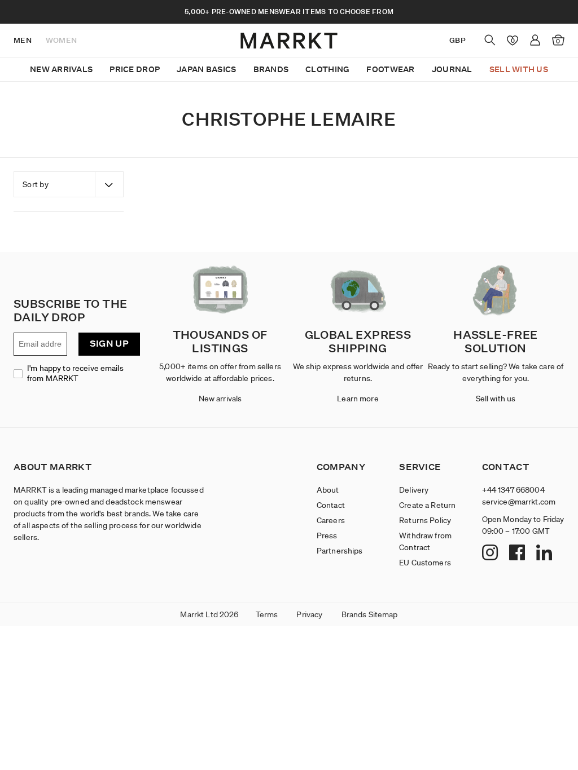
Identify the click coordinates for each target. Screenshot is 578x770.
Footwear (390, 69)
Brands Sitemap (369, 614)
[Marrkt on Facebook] (518, 553)
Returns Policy (425, 520)
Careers (331, 520)
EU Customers (425, 562)
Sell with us (496, 398)
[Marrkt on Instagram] (491, 553)
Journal (452, 69)
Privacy (309, 614)
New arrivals (220, 398)
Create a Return (427, 505)
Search (490, 40)
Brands (271, 69)
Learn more (357, 398)
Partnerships (340, 551)
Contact (331, 505)
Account (535, 40)
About (328, 490)
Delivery (413, 490)
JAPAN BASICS (206, 69)
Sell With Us (518, 69)
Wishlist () (510, 40)
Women (61, 40)
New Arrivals (61, 69)
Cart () (558, 41)
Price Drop (135, 69)
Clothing (327, 69)
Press (327, 535)
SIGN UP (109, 343)
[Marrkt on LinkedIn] (545, 553)
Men (23, 40)
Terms (267, 614)
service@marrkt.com (519, 502)
